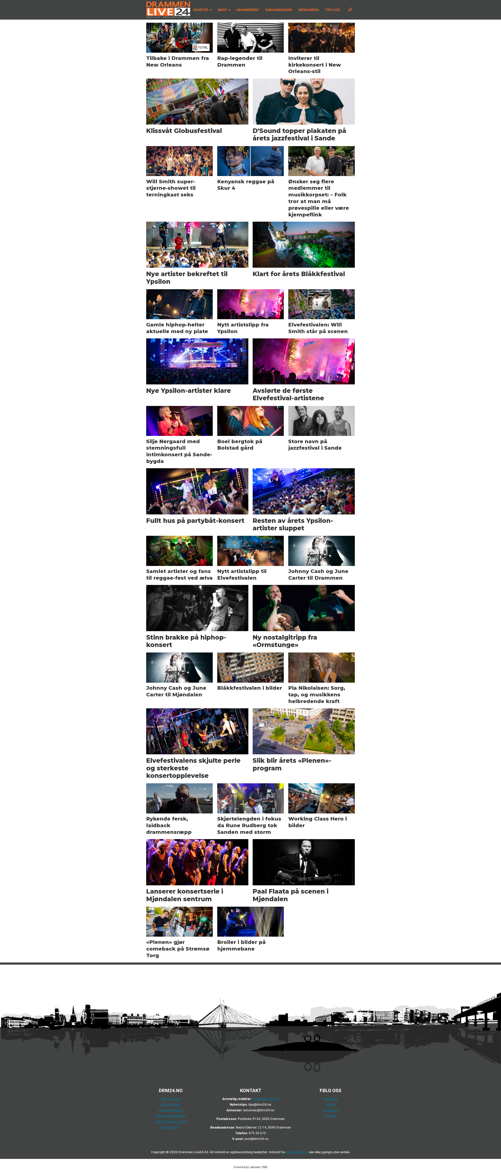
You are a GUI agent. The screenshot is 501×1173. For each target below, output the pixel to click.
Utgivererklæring (171, 1110)
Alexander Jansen (265, 1099)
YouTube (330, 1116)
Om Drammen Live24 (170, 1121)
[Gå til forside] (167, 10)
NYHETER (200, 10)
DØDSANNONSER (279, 10)
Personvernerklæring (170, 1116)
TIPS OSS (332, 10)
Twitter (330, 1104)
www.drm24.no (296, 1152)
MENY (222, 10)
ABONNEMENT (248, 10)
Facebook (330, 1099)
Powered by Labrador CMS (251, 1167)
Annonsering (170, 1099)
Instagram (330, 1110)
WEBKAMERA (308, 10)
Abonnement (170, 1104)
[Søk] (350, 10)
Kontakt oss (170, 1127)
